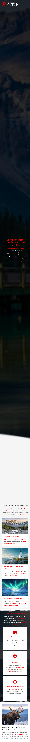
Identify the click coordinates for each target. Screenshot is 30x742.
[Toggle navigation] (27, 4)
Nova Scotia (7, 571)
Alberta (6, 539)
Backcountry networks (13, 689)
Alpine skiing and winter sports (15, 637)
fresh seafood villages (11, 575)
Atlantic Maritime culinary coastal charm (13, 567)
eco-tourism (22, 740)
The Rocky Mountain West (12, 536)
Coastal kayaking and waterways (15, 661)
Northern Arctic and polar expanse (14, 598)
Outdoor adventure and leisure (15, 613)
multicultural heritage (16, 261)
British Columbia (20, 539)
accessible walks (13, 695)
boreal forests (16, 257)
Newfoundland (18, 571)
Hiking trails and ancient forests (15, 686)
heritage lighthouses (20, 573)
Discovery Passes (18, 734)
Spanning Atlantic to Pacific (15, 248)
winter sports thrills (19, 618)
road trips (22, 514)
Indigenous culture (15, 603)
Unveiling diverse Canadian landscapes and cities (15, 242)
